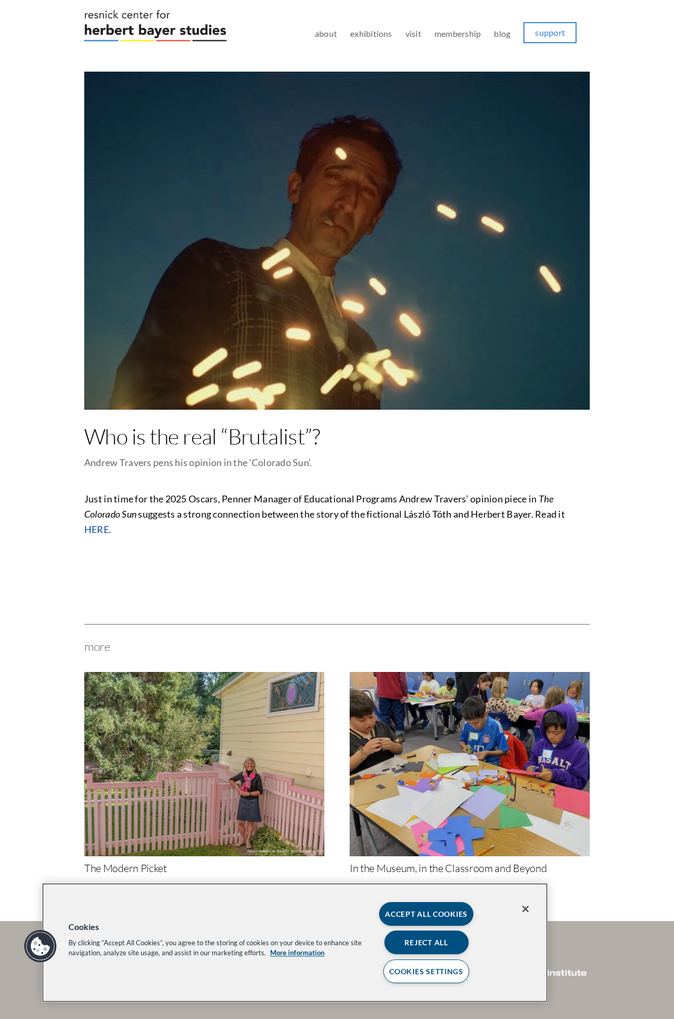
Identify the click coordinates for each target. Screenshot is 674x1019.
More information (297, 952)
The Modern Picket (125, 868)
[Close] (525, 909)
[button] (40, 946)
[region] (295, 942)
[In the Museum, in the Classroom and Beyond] (470, 678)
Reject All (426, 942)
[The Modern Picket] (204, 678)
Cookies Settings (426, 971)
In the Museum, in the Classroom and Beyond (448, 868)
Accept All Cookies (426, 913)
